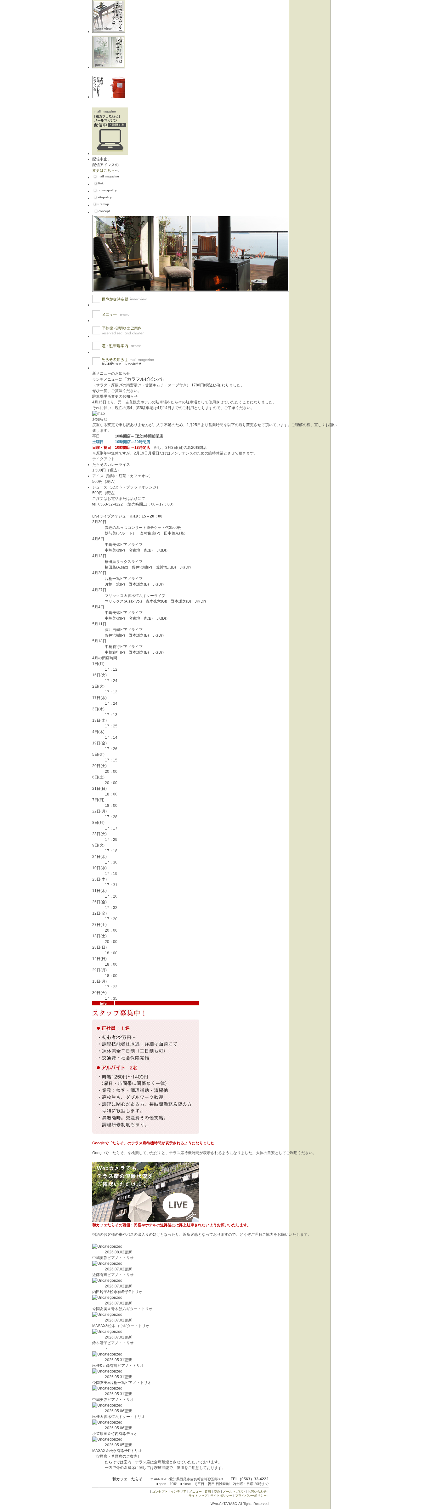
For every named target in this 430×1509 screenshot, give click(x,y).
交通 (217, 1491)
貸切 (208, 1491)
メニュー (195, 1491)
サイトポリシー (221, 1495)
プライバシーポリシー (251, 1495)
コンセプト (160, 1491)
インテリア (178, 1491)
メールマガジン (234, 1491)
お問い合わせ (257, 1491)
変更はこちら (103, 170)
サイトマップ (198, 1495)
